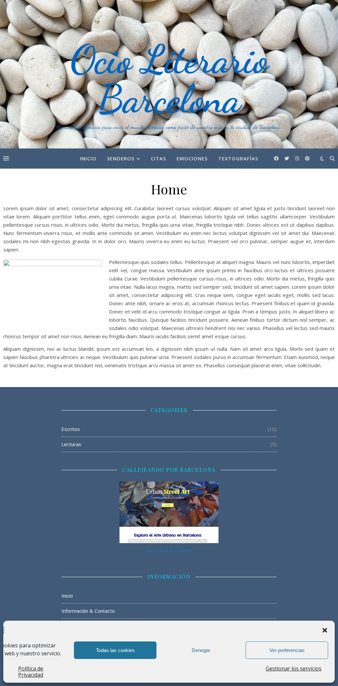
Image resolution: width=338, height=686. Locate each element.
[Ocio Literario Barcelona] (169, 74)
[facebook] (277, 158)
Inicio (88, 158)
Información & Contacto (88, 610)
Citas (158, 158)
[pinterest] (307, 158)
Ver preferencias (287, 650)
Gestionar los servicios (293, 668)
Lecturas (71, 444)
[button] (324, 630)
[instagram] (297, 158)
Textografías (238, 158)
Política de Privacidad (30, 671)
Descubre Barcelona (169, 550)
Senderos (120, 158)
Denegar (201, 650)
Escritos (70, 429)
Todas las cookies (115, 650)
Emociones (192, 158)
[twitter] (287, 158)
